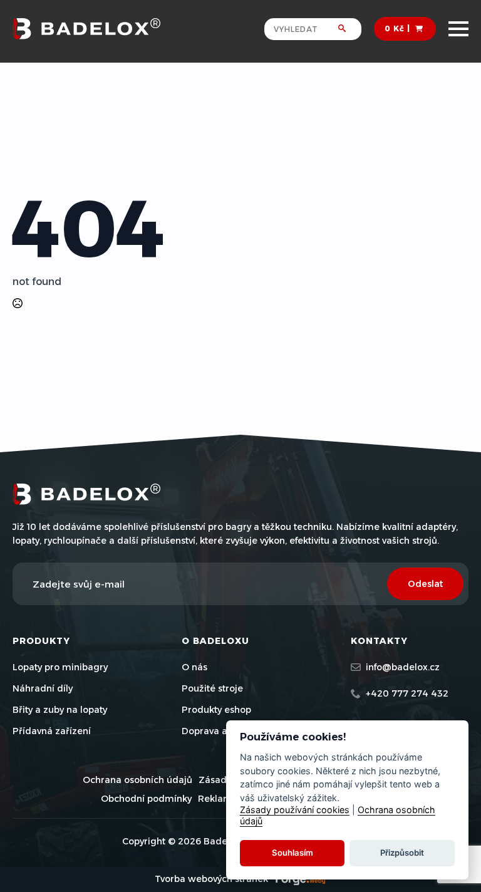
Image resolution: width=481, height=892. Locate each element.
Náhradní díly (43, 688)
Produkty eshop (216, 709)
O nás (194, 667)
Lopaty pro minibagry (60, 667)
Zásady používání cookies (294, 809)
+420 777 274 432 (407, 693)
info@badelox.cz (403, 667)
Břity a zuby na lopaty (60, 709)
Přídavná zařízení (52, 731)
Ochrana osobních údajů (137, 780)
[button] (349, 29)
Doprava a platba (220, 731)
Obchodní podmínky (146, 798)
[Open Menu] (458, 29)
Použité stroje (212, 688)
